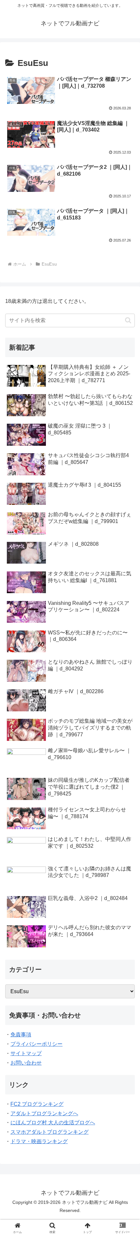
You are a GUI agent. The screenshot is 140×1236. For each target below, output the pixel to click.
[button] (128, 320)
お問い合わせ (26, 1063)
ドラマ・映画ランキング (39, 1141)
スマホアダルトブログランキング (49, 1132)
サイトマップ (26, 1053)
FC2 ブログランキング (36, 1104)
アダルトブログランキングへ (44, 1113)
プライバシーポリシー (36, 1044)
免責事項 (20, 1034)
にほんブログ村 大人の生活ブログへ (52, 1122)
